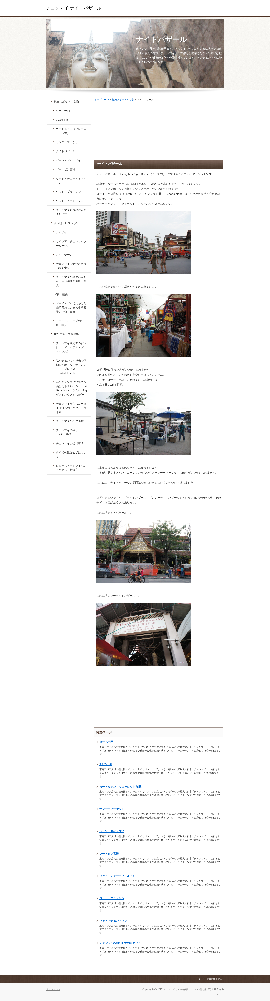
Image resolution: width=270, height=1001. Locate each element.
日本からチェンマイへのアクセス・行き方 (71, 467)
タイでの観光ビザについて (71, 454)
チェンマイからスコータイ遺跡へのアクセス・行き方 (71, 408)
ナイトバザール (161, 39)
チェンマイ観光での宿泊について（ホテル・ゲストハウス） (71, 347)
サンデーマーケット (111, 808)
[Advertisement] (158, 132)
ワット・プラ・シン (111, 898)
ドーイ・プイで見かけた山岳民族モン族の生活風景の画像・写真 (71, 307)
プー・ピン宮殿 (109, 853)
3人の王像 (105, 764)
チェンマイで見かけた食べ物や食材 (71, 265)
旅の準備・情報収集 (66, 334)
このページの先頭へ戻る (210, 979)
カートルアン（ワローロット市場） (121, 786)
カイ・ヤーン (64, 254)
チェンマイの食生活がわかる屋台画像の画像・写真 (71, 281)
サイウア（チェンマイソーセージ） (71, 243)
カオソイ (61, 232)
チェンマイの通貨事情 (70, 443)
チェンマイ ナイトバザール (74, 8)
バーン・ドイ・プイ (111, 831)
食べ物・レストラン (66, 223)
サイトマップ (53, 989)
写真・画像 (61, 294)
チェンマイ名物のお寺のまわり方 (120, 942)
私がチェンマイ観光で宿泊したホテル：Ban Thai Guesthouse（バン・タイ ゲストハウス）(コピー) (72, 388)
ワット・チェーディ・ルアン (117, 875)
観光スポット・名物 (123, 99)
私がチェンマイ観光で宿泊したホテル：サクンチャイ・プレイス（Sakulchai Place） (71, 367)
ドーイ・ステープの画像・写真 (70, 323)
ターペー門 (106, 741)
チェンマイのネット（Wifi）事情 (68, 432)
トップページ (101, 99)
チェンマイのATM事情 (70, 421)
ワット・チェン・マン (113, 920)
